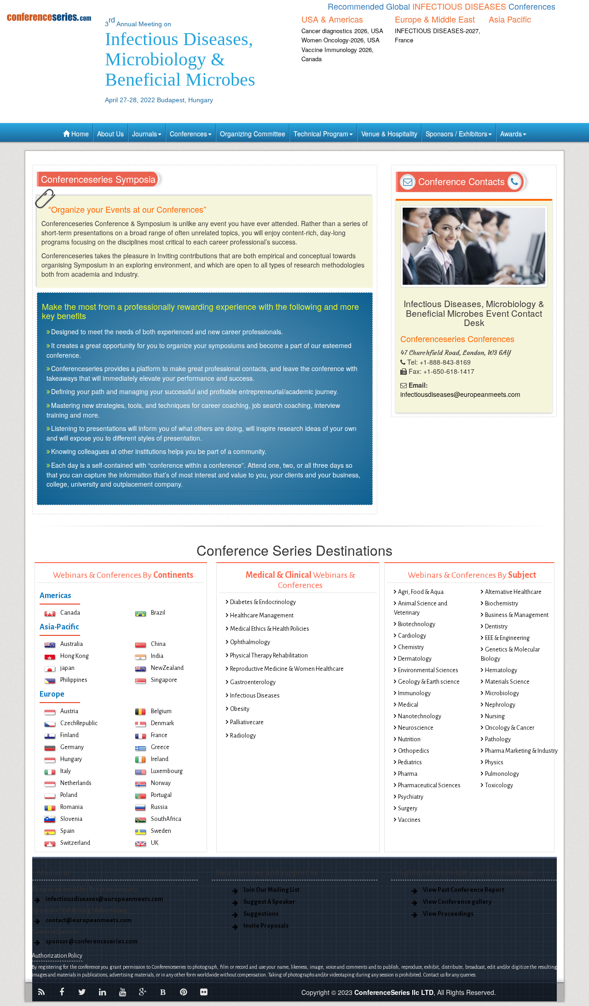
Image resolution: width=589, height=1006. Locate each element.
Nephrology (500, 705)
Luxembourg (167, 771)
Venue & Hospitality (389, 133)
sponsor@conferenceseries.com (92, 941)
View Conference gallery (457, 902)
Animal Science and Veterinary (420, 608)
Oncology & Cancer (509, 728)
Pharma (407, 774)
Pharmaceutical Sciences (429, 785)
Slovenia (71, 819)
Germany (72, 747)
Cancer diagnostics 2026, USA (342, 30)
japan (67, 668)
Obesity (239, 709)
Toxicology (499, 785)
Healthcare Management (262, 615)
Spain (67, 831)
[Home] (49, 16)
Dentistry (496, 626)
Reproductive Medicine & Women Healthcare (287, 669)
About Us (110, 133)
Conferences (188, 133)
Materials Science (507, 682)
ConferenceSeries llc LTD (393, 992)
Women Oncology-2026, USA (340, 39)
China (158, 644)
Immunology (414, 693)
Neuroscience (415, 728)
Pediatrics (410, 762)
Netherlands (76, 783)
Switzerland (75, 843)
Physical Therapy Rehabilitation (269, 655)
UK (154, 843)
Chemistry (411, 647)
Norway (161, 783)
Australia (71, 644)
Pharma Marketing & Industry (521, 751)
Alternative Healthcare (513, 592)
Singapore (164, 680)
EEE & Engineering (507, 638)
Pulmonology (502, 774)
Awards (511, 133)
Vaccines (409, 820)
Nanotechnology (419, 716)
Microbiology (502, 693)
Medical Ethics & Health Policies (269, 629)
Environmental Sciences (428, 670)
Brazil (158, 613)
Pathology (498, 739)
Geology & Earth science (429, 682)
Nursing (495, 716)
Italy (65, 771)
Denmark (162, 723)
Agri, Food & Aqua (421, 592)
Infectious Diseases (255, 695)
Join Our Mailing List (271, 890)
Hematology (501, 670)
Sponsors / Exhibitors (456, 133)
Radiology (243, 736)
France (159, 735)
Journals (144, 133)
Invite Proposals (266, 926)
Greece (160, 747)
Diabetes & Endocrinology (263, 602)
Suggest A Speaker (269, 902)
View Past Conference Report (463, 890)
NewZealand (167, 668)
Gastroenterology (253, 682)
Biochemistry (501, 603)
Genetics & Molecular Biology (510, 654)
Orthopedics (413, 751)
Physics (494, 762)
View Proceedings (448, 914)
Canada (70, 613)
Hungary (71, 759)
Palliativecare (247, 722)
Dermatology (415, 659)
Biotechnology (416, 624)
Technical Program (321, 133)
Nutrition (409, 739)
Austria (69, 711)
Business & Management (517, 615)
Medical (408, 705)
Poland (68, 795)
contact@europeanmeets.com (89, 920)
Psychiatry (410, 797)
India (157, 656)
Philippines (73, 680)
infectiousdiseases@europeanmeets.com (460, 394)
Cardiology (412, 636)
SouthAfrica (166, 819)
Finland (69, 735)
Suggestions (260, 914)
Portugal (161, 795)
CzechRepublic (79, 723)
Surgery (407, 808)
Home (79, 133)
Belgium (161, 711)
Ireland (159, 759)
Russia (159, 807)
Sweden (161, 831)
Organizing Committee (252, 133)
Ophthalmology (250, 642)
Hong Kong (74, 656)
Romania (71, 807)
